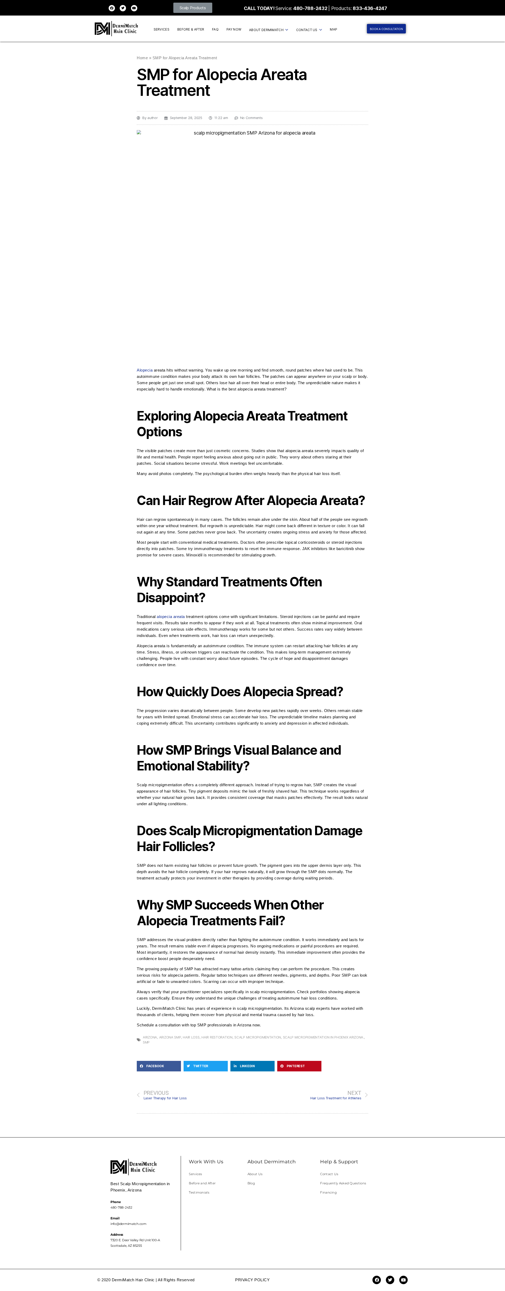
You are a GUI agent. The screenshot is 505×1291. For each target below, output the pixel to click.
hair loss (191, 1037)
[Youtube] (134, 8)
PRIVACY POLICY (252, 1280)
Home (142, 58)
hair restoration (217, 1037)
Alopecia (145, 370)
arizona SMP (170, 1037)
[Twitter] (123, 8)
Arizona (150, 1037)
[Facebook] (112, 8)
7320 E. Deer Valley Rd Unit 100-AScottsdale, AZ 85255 (135, 1240)
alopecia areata (171, 616)
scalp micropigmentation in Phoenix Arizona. (323, 1037)
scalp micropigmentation (257, 1037)
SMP (146, 1042)
